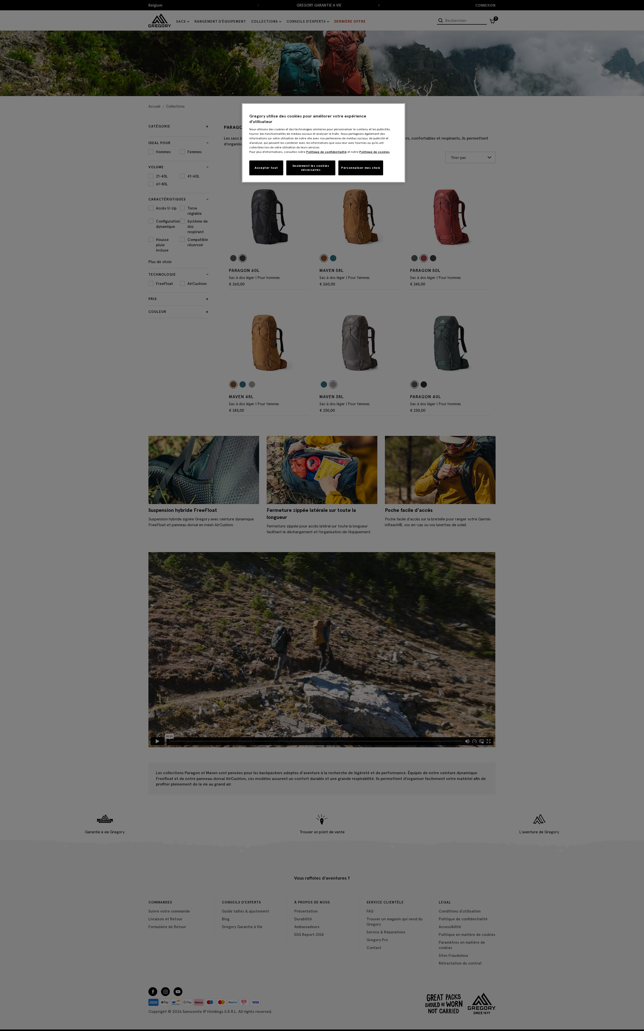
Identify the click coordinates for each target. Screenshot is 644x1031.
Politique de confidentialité (326, 152)
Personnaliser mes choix (360, 168)
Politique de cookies (374, 152)
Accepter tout (266, 168)
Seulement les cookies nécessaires (311, 168)
